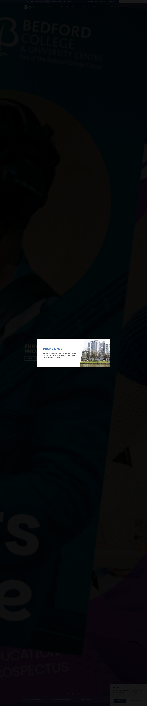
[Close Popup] (107, 342)
